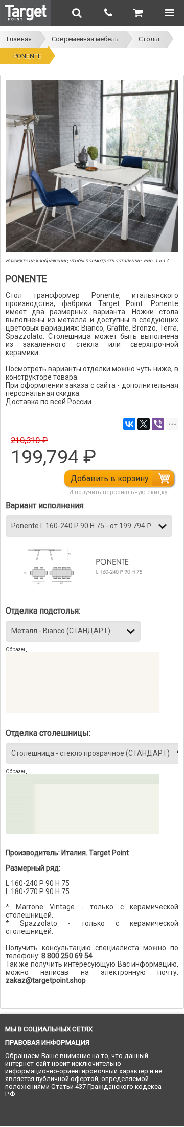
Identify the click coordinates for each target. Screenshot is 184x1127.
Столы (149, 39)
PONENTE (27, 56)
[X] (143, 424)
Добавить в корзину (110, 478)
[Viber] (158, 424)
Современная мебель (85, 39)
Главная (19, 39)
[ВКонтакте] (129, 424)
